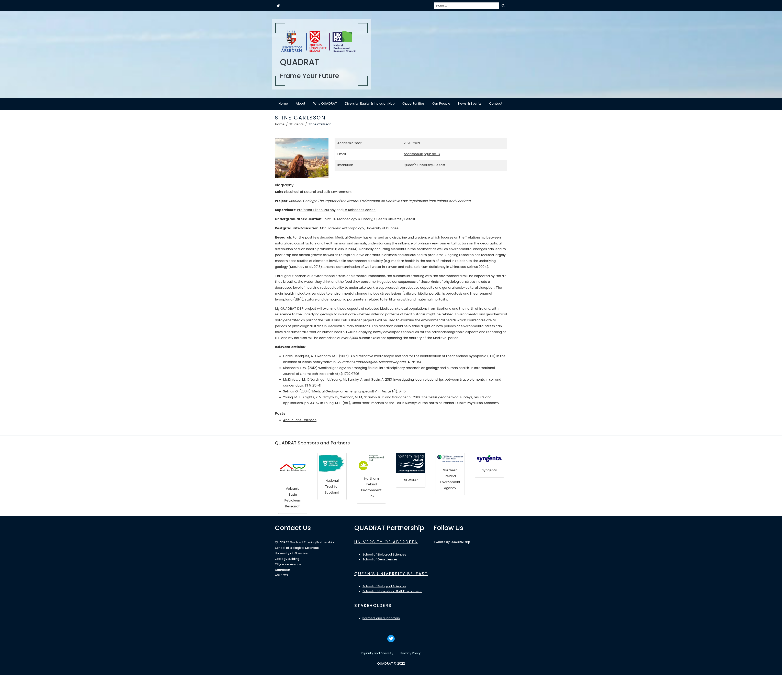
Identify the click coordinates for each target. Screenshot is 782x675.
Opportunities (413, 103)
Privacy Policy (411, 653)
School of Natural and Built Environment (392, 591)
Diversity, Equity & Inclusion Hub (370, 103)
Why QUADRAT (325, 103)
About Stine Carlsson (299, 420)
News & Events (469, 103)
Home (283, 103)
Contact (496, 103)
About (300, 103)
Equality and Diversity (377, 653)
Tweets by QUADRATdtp (452, 542)
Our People (441, 103)
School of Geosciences (380, 559)
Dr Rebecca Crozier (359, 210)
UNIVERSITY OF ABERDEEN (386, 542)
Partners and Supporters (381, 618)
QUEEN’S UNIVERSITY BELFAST (391, 574)
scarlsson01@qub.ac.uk (422, 154)
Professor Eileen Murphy (316, 210)
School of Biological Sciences (384, 554)
